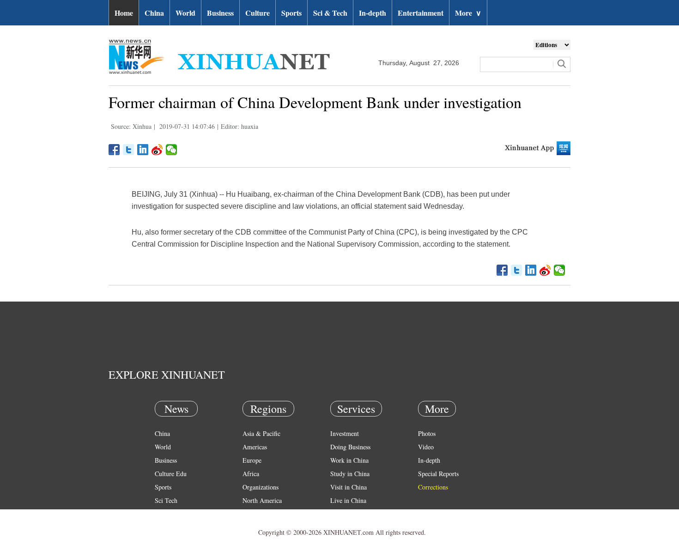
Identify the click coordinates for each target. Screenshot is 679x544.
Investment (344, 433)
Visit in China (348, 487)
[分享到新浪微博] (157, 149)
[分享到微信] (171, 149)
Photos (427, 433)
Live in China (348, 500)
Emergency (345, 513)
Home (124, 12)
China (154, 12)
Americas (254, 446)
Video (426, 446)
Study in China (350, 473)
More (468, 12)
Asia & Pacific (261, 433)
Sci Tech (166, 500)
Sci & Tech (330, 12)
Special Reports (438, 473)
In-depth (372, 12)
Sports (291, 12)
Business (220, 12)
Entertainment (420, 12)
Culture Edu (171, 473)
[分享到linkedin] (143, 149)
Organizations (260, 487)
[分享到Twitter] (128, 149)
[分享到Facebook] (114, 149)
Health (163, 513)
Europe (251, 460)
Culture (257, 12)
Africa (250, 473)
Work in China (349, 460)
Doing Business (350, 446)
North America (262, 500)
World (185, 12)
